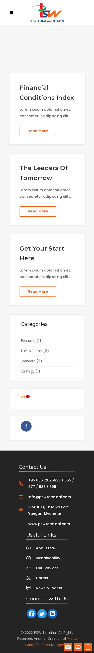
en (23, 396)
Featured (28, 340)
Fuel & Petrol (31, 350)
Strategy (27, 371)
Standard (28, 361)
